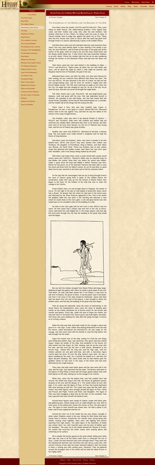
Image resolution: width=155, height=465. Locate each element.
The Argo (24, 31)
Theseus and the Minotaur (30, 91)
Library (126, 2)
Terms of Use (76, 460)
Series (136, 6)
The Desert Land (26, 75)
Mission (62, 460)
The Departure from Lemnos (30, 47)
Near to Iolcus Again (27, 82)
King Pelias (24, 21)
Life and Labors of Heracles (30, 95)
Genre (116, 6)
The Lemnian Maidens (28, 43)
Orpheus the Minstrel (28, 101)
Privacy (85, 460)
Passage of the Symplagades (30, 50)
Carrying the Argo (27, 79)
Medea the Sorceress (28, 59)
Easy (129, 6)
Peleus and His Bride (28, 88)
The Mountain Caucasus (29, 53)
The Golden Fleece (27, 24)
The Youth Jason (26, 18)
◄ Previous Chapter (56, 17)
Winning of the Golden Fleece (31, 63)
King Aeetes (25, 56)
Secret (151, 6)
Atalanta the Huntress (28, 85)
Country (109, 6)
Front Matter (32, 14)
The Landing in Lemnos (29, 40)
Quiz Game (146, 2)
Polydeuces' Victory (27, 34)
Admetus (24, 98)
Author (123, 6)
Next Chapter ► (100, 17)
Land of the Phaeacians (29, 72)
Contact (92, 460)
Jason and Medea (27, 104)
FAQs (69, 460)
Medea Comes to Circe (28, 69)
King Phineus (25, 37)
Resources (135, 2)
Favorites (143, 6)
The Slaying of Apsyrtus (29, 66)
